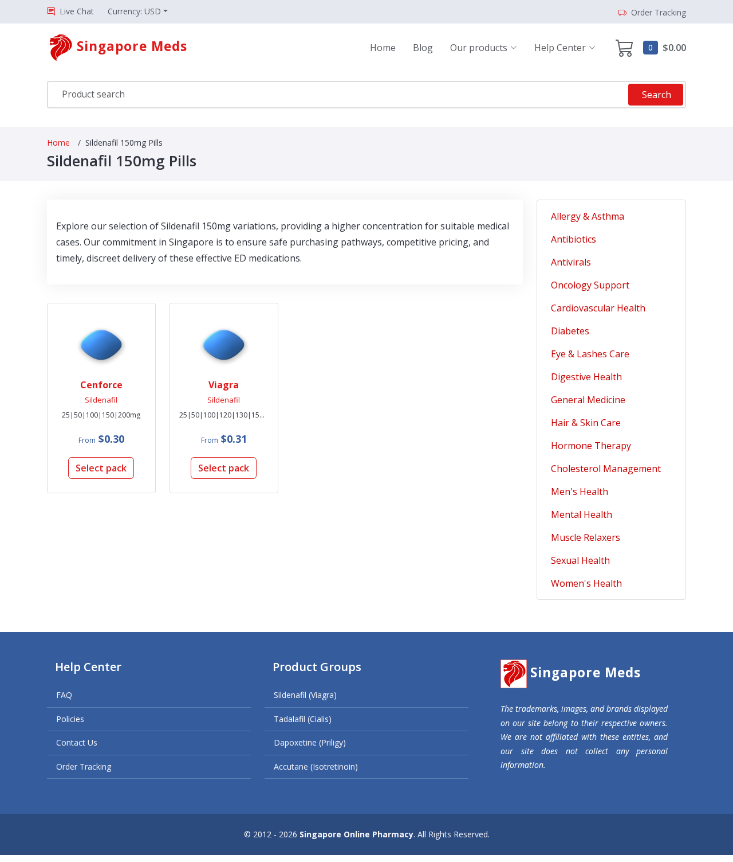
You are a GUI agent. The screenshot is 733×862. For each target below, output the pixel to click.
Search (656, 94)
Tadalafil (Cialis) (303, 718)
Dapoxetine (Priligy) (310, 742)
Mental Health (581, 514)
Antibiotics (573, 239)
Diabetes (570, 331)
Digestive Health (586, 376)
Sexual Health (580, 560)
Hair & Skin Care (586, 422)
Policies (70, 718)
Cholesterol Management (606, 468)
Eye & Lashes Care (590, 354)
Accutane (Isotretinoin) (316, 766)
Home (383, 47)
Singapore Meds (585, 672)
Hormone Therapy (591, 445)
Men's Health (579, 491)
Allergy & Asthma (587, 216)
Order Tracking (83, 766)
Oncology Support (590, 285)
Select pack (101, 468)
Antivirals (571, 262)
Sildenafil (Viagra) (305, 694)
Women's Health (586, 583)
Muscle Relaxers (585, 537)
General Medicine (588, 399)
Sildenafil (101, 400)
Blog (423, 47)
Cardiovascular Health (598, 308)
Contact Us (76, 742)
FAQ (64, 694)
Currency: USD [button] (134, 11)
